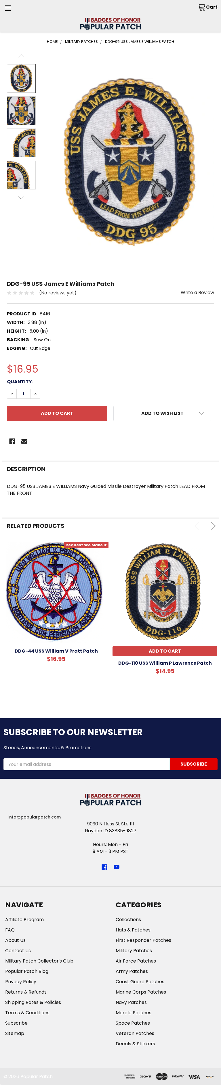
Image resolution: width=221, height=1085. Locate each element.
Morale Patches (133, 1012)
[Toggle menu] (8, 8)
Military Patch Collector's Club (39, 961)
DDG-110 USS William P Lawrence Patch (165, 663)
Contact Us (18, 950)
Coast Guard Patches (140, 981)
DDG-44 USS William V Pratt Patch (56, 651)
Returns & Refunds (26, 992)
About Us (15, 940)
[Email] (24, 441)
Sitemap (14, 1033)
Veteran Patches (135, 1033)
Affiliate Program (24, 919)
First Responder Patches (143, 940)
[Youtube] (116, 867)
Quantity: (20, 381)
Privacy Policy (20, 981)
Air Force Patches (136, 961)
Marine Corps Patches (141, 992)
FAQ (10, 930)
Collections (128, 919)
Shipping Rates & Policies (33, 1002)
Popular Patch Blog (26, 971)
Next (21, 198)
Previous (21, 56)
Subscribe (16, 1023)
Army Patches (132, 971)
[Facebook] (12, 441)
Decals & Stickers (135, 1043)
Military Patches (134, 950)
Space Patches (133, 1023)
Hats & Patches (133, 930)
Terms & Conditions (27, 1012)
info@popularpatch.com (34, 817)
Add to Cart (165, 651)
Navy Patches (131, 1002)
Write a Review (197, 292)
